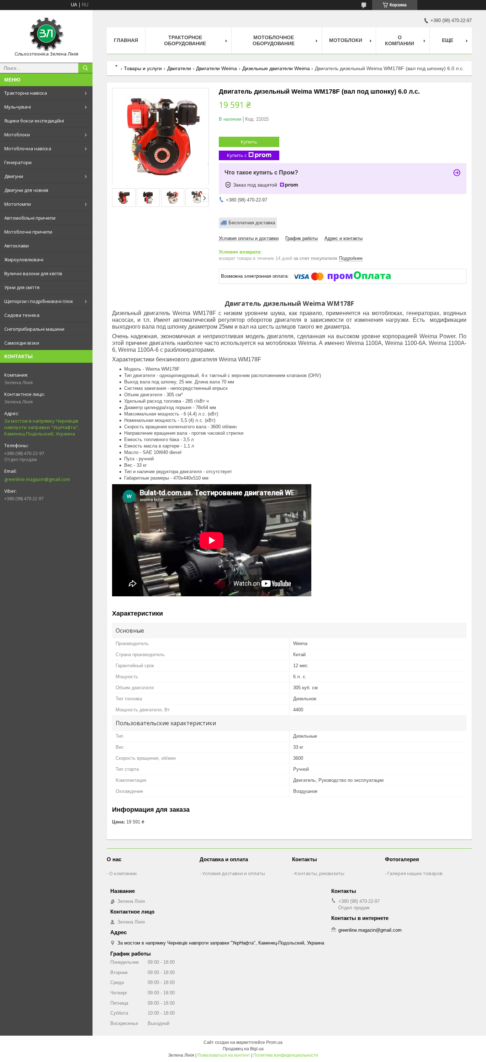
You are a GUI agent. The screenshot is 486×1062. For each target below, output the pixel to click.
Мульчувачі (17, 107)
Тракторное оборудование (185, 40)
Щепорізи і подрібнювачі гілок (38, 301)
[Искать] (85, 68)
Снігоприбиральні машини (34, 329)
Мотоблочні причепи (28, 232)
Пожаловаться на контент (223, 1055)
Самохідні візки (21, 343)
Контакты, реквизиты (319, 873)
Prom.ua (274, 1042)
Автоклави (16, 245)
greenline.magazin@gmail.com (37, 479)
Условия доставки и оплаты (233, 873)
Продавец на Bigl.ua (243, 1048)
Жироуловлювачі (23, 259)
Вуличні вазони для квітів (33, 273)
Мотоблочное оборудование (274, 40)
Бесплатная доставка (251, 222)
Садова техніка (21, 315)
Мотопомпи (17, 204)
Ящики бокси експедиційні (34, 120)
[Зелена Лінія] (46, 33)
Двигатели (179, 68)
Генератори (18, 162)
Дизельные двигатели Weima (276, 68)
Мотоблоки (17, 134)
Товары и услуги (143, 68)
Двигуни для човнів (26, 190)
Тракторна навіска (25, 93)
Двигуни (13, 176)
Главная (126, 40)
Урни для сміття (21, 287)
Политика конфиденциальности (285, 1055)
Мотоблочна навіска (27, 148)
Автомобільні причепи (30, 218)
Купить (249, 141)
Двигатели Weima (216, 68)
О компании (399, 40)
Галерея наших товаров (415, 873)
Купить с (237, 155)
